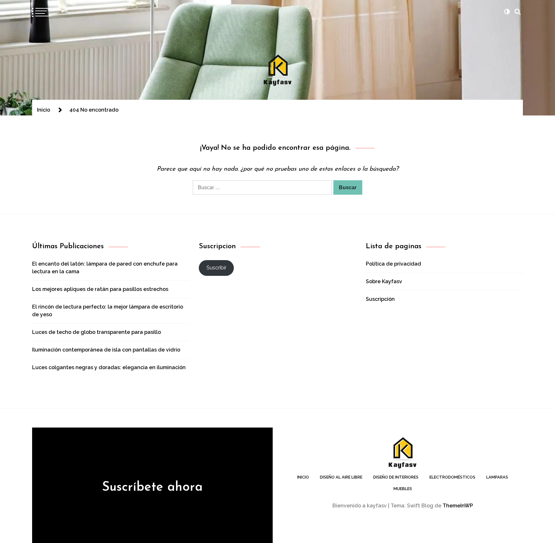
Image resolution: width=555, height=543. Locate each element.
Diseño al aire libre (341, 477)
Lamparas (497, 477)
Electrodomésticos (452, 477)
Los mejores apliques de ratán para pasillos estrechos (100, 289)
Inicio (303, 477)
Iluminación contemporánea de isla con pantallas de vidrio (106, 350)
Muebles (402, 488)
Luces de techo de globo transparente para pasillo (96, 332)
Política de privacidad (393, 264)
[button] (507, 11)
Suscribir (216, 268)
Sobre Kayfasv (384, 281)
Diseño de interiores (395, 477)
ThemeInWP (458, 506)
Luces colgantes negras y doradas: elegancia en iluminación (109, 367)
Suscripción (380, 299)
